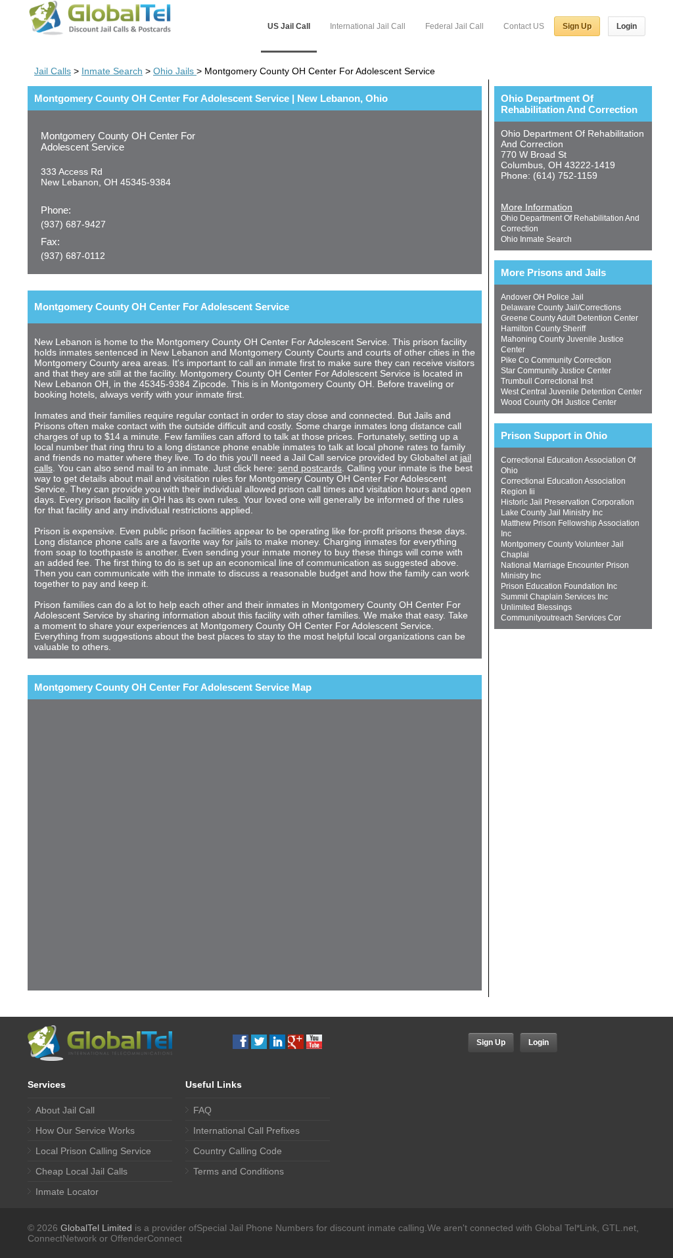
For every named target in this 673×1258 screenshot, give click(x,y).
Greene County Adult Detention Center (569, 318)
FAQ (202, 1110)
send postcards (310, 468)
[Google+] (296, 1042)
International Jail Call (368, 26)
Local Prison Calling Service (93, 1151)
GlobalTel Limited (96, 1228)
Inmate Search (112, 71)
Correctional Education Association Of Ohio (568, 465)
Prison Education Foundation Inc (559, 586)
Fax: (50, 241)
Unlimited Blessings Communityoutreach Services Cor (561, 612)
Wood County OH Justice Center (558, 402)
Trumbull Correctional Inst (547, 381)
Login (626, 26)
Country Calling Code (237, 1151)
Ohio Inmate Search (536, 239)
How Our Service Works (85, 1130)
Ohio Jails (175, 71)
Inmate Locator (67, 1191)
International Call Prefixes (246, 1130)
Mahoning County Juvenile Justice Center (562, 344)
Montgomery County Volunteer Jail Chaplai (562, 549)
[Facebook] (240, 1042)
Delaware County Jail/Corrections (561, 307)
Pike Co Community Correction (556, 360)
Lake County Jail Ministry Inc (552, 512)
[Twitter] (259, 1042)
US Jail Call (288, 26)
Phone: (56, 210)
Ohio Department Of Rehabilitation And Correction (570, 223)
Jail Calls (52, 71)
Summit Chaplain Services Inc (554, 596)
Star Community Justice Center (556, 370)
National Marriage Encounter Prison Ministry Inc (565, 570)
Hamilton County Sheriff (543, 328)
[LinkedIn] (277, 1042)
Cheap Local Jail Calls (81, 1171)
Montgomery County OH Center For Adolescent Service (118, 141)
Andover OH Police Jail (542, 297)
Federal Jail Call (454, 26)
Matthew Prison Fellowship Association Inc (570, 528)
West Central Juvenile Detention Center (571, 391)
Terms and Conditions (238, 1171)
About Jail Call (65, 1110)
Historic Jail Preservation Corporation (567, 502)
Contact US (523, 26)
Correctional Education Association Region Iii (563, 486)
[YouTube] (314, 1042)
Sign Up (577, 26)
